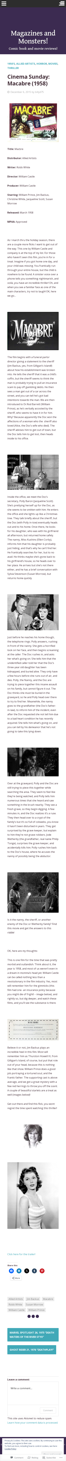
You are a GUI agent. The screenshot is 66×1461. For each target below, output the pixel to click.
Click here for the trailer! (21, 1254)
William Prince (36, 1310)
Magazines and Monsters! (33, 37)
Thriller (13, 68)
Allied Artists (25, 63)
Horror (42, 63)
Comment (48, 1410)
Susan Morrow (34, 1304)
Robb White (15, 1304)
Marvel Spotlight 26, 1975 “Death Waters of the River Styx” (32, 1335)
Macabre (48, 1299)
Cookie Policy (10, 1449)
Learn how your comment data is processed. (32, 1422)
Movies (53, 63)
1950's (11, 63)
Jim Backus (33, 1299)
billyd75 (39, 92)
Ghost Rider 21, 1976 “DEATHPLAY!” (32, 1349)
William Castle (17, 1310)
